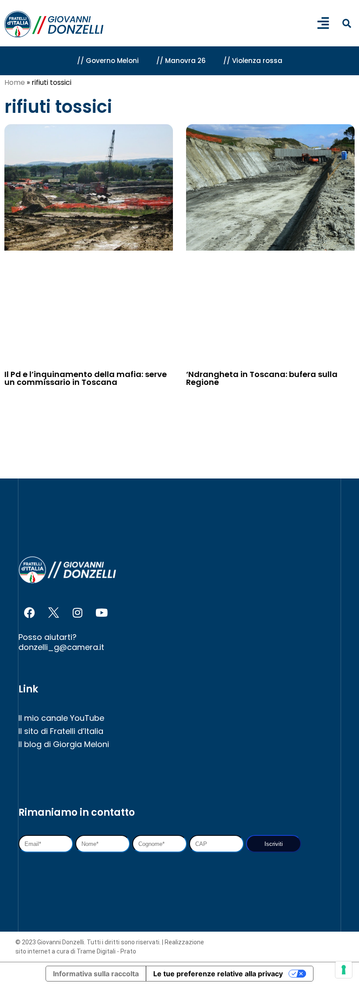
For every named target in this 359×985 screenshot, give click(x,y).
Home (14, 82)
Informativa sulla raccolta (96, 973)
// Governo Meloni (108, 60)
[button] (346, 24)
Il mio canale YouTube (61, 718)
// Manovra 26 (181, 60)
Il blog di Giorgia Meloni (63, 744)
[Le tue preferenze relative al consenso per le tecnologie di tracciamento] (343, 969)
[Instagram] (77, 612)
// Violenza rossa (252, 60)
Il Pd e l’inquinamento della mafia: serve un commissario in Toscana (85, 378)
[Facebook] (29, 612)
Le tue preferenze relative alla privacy (218, 973)
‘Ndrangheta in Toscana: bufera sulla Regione (262, 378)
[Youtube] (102, 612)
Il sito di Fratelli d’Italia (60, 731)
